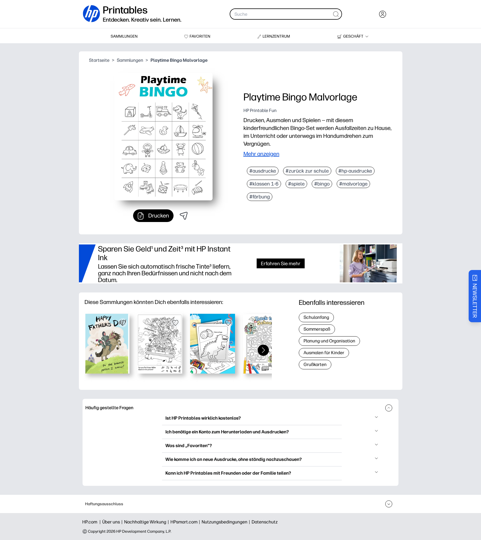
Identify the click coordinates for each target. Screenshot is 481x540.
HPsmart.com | (186, 522)
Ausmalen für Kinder (324, 352)
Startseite (99, 60)
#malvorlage (353, 184)
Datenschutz (265, 522)
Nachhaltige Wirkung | (147, 522)
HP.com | (92, 522)
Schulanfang (316, 317)
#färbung (259, 197)
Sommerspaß (317, 329)
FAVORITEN (200, 36)
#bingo (322, 184)
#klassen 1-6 (264, 184)
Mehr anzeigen (261, 153)
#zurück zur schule (307, 171)
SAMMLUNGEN (124, 36)
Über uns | (113, 522)
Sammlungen (130, 60)
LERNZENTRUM (276, 36)
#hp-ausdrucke (355, 171)
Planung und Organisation (329, 341)
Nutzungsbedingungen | (227, 522)
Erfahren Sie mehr (280, 263)
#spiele (296, 184)
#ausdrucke (262, 171)
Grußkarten (315, 364)
